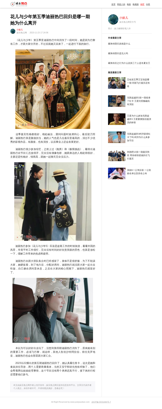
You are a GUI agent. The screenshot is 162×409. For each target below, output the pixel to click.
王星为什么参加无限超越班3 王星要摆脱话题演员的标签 (139, 119)
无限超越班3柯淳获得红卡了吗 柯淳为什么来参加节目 (138, 137)
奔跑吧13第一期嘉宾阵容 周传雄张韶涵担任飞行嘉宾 (138, 155)
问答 (148, 4)
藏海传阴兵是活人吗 (118, 53)
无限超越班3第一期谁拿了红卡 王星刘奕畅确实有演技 (138, 101)
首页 (113, 4)
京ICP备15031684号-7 (101, 402)
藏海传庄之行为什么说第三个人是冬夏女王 (129, 63)
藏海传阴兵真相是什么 (119, 43)
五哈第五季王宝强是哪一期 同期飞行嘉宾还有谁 (138, 82)
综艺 (142, 4)
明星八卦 (121, 4)
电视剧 (136, 4)
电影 (129, 4)
